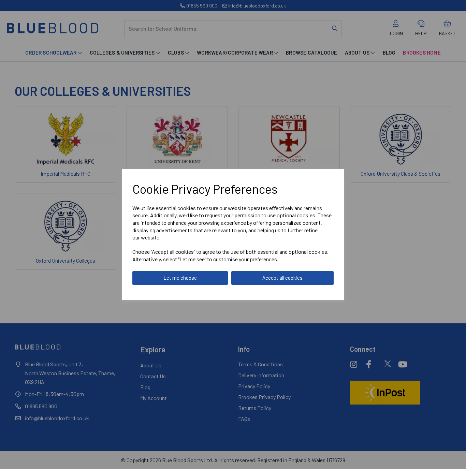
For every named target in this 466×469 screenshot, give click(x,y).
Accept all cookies (282, 278)
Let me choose (180, 278)
